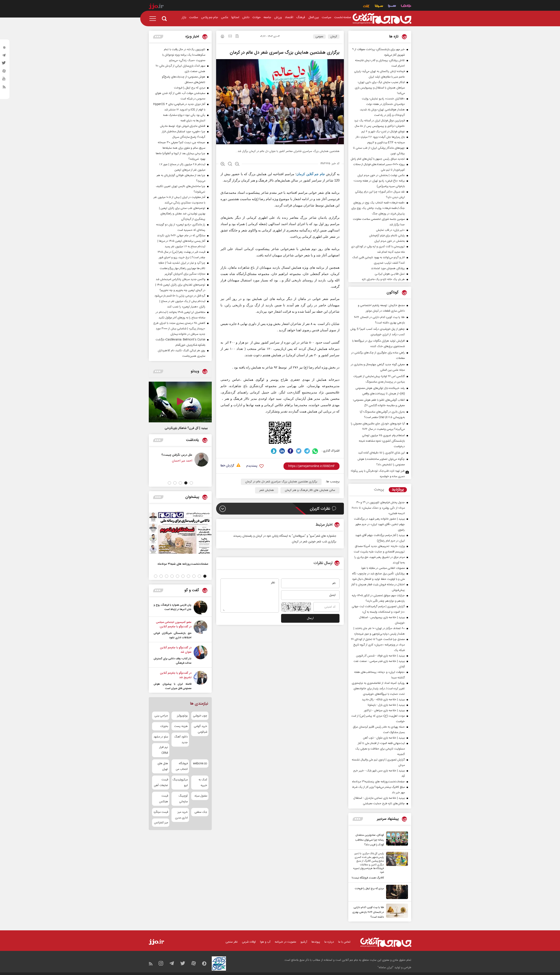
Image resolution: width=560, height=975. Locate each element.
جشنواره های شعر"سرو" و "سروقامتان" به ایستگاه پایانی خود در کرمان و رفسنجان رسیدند (284, 536)
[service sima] (379, 6)
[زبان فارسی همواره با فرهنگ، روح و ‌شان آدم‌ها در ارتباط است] (200, 607)
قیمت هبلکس (163, 798)
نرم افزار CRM (163, 750)
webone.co (200, 763)
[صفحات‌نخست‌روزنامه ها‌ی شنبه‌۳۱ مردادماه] (180, 533)
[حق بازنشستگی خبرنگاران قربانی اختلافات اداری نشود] (200, 630)
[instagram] (4, 48)
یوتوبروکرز (182, 715)
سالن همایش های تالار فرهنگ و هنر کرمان (310, 490)
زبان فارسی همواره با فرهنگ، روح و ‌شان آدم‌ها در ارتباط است (172, 607)
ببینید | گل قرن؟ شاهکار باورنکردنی (186, 428)
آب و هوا (265, 942)
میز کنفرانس (161, 822)
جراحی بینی (161, 715)
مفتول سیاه (201, 795)
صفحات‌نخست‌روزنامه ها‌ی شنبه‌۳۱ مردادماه (183, 564)
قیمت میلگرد (160, 812)
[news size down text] (237, 164)
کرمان (333, 36)
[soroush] (273, 451)
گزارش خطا (227, 465)
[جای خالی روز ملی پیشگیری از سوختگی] (175, 460)
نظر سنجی (232, 942)
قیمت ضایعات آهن (161, 782)
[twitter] (4, 64)
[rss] (4, 88)
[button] (191, 483)
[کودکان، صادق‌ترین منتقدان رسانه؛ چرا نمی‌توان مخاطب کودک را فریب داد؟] (396, 839)
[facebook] (290, 451)
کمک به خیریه (203, 782)
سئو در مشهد (161, 736)
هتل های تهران (163, 766)
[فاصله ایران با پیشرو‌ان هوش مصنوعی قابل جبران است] (200, 681)
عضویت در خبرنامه (285, 942)
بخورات (164, 726)
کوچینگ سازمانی (182, 798)
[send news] (230, 36)
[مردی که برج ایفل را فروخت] (396, 892)
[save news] (237, 36)
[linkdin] (282, 451)
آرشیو (304, 942)
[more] (358, 819)
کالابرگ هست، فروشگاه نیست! (368, 878)
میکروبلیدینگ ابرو (180, 782)
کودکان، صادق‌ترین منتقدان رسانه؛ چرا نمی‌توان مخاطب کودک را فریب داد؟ (369, 840)
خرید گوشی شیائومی (200, 729)
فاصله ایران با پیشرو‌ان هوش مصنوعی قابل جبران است (172, 686)
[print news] (222, 37)
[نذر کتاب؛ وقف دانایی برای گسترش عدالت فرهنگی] (200, 655)
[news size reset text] (230, 164)
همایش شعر (266, 490)
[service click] (366, 6)
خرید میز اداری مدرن (181, 815)
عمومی (319, 36)
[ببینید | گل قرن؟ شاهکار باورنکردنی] (180, 402)
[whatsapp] (315, 451)
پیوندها (316, 942)
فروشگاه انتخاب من (181, 766)
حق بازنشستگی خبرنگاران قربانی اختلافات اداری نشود (172, 635)
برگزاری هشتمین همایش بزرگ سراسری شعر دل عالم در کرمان (281, 481)
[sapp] (4, 80)
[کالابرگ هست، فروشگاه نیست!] (396, 866)
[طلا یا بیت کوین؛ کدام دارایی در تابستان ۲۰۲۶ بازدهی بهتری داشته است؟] (396, 911)
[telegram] (4, 56)
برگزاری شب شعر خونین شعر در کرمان (314, 541)
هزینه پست (180, 726)
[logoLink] (382, 18)
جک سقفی (200, 812)
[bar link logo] (156, 7)
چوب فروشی (200, 715)
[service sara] (392, 6)
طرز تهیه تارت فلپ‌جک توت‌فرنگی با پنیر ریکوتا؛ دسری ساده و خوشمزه (378, 474)
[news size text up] (222, 164)
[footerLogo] (385, 942)
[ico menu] (154, 18)
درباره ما (329, 942)
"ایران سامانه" (386, 967)
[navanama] (406, 6)
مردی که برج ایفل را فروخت (369, 888)
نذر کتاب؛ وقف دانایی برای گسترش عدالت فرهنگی (172, 660)
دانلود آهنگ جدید (180, 739)
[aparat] (4, 72)
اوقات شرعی (249, 942)
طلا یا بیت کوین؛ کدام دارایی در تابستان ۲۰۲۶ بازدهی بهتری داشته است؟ (368, 912)
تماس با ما (344, 942)
